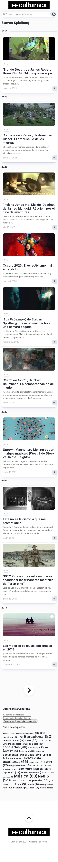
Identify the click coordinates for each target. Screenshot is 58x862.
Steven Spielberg (17, 787)
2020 (4, 481)
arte (40, 732)
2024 (4, 97)
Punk (10, 785)
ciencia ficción (13, 740)
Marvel (49, 773)
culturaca (34, 747)
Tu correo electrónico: (13, 714)
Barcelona (38, 736)
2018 (4, 607)
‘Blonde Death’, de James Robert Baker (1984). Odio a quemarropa (27, 71)
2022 (4, 411)
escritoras (15, 761)
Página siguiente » (29, 690)
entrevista (37, 758)
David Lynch (26, 751)
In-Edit (38, 765)
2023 (4, 166)
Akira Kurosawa (10, 733)
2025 (4, 31)
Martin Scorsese (32, 772)
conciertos (15, 747)
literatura (29, 769)
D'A (13, 751)
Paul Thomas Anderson (21, 781)
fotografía (15, 765)
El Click (32, 754)
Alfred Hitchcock (26, 733)
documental (13, 754)
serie (34, 784)
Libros (15, 769)
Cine (6, 64)
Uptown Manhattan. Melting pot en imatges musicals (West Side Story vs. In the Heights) (28, 453)
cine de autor (45, 741)
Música (25, 776)
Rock (21, 784)
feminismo (35, 762)
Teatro (34, 788)
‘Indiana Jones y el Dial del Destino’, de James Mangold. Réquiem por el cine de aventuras (29, 208)
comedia (36, 744)
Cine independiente (15, 744)
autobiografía (13, 737)
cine (31, 740)
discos (40, 751)
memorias (8, 777)
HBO (27, 765)
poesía (40, 780)
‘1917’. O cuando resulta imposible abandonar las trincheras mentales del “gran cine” (28, 579)
